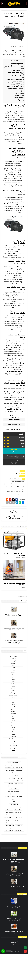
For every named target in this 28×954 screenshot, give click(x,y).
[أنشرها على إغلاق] (13, 499)
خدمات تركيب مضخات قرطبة (16, 65)
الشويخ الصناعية (13, 695)
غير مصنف (13, 741)
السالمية (13, 684)
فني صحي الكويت (7, 822)
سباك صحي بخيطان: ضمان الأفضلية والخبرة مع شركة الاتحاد (14, 641)
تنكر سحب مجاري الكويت (10, 796)
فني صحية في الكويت (10, 825)
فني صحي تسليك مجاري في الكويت (13, 828)
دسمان (13, 732)
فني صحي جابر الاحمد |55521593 (14, 919)
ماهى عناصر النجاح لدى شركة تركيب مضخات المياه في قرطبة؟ (15, 87)
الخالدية (13, 672)
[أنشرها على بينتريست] (10, 499)
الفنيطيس (13, 700)
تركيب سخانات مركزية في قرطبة (14, 412)
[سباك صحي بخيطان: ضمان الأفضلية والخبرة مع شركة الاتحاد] (14, 635)
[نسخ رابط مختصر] (7, 502)
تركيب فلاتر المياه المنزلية (9, 767)
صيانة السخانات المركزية (9, 817)
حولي (13, 730)
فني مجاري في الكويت (8, 830)
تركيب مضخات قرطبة (10, 486)
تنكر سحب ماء (19, 796)
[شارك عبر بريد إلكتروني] (13, 502)
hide (17, 60)
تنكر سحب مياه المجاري (14, 804)
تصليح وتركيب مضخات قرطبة (16, 83)
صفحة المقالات (13, 942)
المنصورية (13, 714)
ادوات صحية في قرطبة (14, 424)
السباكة (13, 686)
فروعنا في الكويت (18, 90)
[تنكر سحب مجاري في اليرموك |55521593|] (14, 926)
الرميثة (13, 679)
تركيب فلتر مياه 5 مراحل (9, 780)
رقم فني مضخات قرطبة (17, 85)
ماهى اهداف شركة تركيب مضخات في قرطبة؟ (14, 68)
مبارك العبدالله (13, 746)
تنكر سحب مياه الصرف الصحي (14, 801)
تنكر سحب (8, 794)
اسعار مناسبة (19, 94)
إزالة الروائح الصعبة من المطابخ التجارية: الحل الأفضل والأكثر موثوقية (14, 615)
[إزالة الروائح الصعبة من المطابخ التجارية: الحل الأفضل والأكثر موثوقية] (14, 609)
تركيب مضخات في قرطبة (17, 63)
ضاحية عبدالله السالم (20, 557)
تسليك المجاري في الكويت (14, 786)
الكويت (13, 707)
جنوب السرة (13, 725)
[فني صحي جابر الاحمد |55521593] (14, 913)
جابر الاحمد (13, 720)
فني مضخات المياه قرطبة (17, 70)
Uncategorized (13, 656)
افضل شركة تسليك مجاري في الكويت (14, 762)
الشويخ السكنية (13, 693)
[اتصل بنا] (3, 951)
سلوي (13, 734)
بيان (13, 718)
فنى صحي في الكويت (18, 820)
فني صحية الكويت (19, 825)
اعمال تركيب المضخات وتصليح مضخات (15, 77)
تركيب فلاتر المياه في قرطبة (14, 429)
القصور (13, 704)
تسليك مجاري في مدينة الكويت (13, 791)
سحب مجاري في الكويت (8, 815)
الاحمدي (13, 663)
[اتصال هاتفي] (25, 951)
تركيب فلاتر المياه (19, 767)
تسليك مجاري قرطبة (14, 419)
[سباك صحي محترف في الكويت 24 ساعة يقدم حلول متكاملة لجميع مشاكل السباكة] (14, 4)
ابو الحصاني (13, 659)
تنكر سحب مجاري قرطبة (14, 417)
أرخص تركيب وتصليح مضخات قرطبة (16, 73)
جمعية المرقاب (13, 723)
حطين (13, 727)
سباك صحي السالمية (8, 807)
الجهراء (13, 670)
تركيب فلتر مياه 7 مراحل (19, 783)
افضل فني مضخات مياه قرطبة (15, 79)
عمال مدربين (19, 97)
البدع (13, 666)
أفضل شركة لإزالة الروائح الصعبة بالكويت (14, 628)
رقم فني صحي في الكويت (18, 807)
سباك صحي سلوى (18, 812)
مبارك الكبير (13, 748)
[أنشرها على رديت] (7, 499)
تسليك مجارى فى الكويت (13, 788)
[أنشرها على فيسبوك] (16, 499)
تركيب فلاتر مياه (19, 770)
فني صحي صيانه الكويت (19, 830)
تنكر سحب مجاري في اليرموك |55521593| (14, 931)
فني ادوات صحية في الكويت (18, 822)
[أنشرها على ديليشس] (23, 502)
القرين (13, 702)
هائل (21, 99)
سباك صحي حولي (9, 809)
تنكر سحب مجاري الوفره (14, 799)
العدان (13, 698)
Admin (18, 471)
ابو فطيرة (13, 661)
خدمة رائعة (19, 95)
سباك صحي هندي (9, 812)
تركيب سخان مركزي (8, 765)
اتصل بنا (13, 944)
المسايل (13, 709)
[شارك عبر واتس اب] (20, 502)
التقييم (22, 92)
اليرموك (13, 716)
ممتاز (21, 101)
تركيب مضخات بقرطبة (8, 484)
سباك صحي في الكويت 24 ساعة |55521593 (13, 941)
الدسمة (13, 675)
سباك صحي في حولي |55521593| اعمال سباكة (14, 906)
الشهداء (13, 691)
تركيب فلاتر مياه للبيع (19, 773)
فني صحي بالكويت (8, 820)
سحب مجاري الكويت (19, 817)
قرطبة (11, 114)
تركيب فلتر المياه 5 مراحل (14, 775)
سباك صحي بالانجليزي (18, 809)
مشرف (13, 750)
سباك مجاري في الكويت (19, 815)
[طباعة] (10, 502)
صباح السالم (13, 736)
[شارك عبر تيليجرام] (16, 502)
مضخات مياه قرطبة (18, 81)
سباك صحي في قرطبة (14, 415)
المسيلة (13, 711)
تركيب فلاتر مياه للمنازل (9, 773)
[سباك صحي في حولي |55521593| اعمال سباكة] (14, 901)
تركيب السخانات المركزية (18, 765)
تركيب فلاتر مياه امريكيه (10, 770)
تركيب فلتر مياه (8, 778)
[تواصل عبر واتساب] (25, 947)
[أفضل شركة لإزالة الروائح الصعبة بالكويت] (14, 623)
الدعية (13, 677)
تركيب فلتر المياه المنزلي (17, 778)
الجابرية (13, 668)
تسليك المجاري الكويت (9, 783)
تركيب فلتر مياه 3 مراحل (19, 780)
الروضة (13, 682)
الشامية (13, 688)
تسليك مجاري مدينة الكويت (16, 794)
